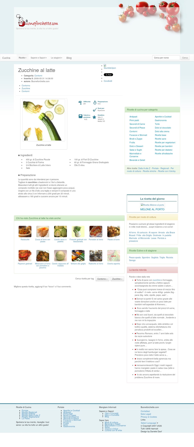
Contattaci (145, 411)
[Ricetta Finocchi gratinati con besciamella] (78, 231)
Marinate (133, 238)
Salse (107, 427)
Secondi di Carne (137, 124)
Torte (157, 124)
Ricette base (160, 135)
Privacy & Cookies (149, 416)
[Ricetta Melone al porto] (152, 204)
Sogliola (154, 257)
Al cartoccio (142, 232)
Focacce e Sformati (138, 135)
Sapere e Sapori (38, 57)
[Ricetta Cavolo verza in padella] (60, 231)
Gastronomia (161, 120)
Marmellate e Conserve (135, 155)
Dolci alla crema (162, 131)
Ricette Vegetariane (30, 416)
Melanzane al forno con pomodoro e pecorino (42, 265)
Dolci (65, 424)
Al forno (132, 232)
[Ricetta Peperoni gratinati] (25, 255)
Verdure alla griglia (78, 263)
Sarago (132, 260)
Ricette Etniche (28, 413)
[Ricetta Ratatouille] (25, 231)
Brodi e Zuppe (136, 138)
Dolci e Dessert (136, 146)
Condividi (108, 80)
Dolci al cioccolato (163, 127)
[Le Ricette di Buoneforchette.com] (37, 20)
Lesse (153, 238)
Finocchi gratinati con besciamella (78, 240)
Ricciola (169, 257)
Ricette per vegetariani (165, 142)
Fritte (138, 235)
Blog (107, 416)
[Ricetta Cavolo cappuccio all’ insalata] (60, 255)
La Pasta (26, 418)
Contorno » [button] (102, 278)
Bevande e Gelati (137, 160)
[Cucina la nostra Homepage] (14, 56)
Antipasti (133, 116)
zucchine (157, 280)
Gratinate (157, 235)
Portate (155, 168)
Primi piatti (134, 120)
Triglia (162, 257)
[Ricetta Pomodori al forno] (95, 231)
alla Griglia (147, 235)
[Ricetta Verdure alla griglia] (78, 255)
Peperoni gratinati (25, 263)
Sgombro (146, 257)
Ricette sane (160, 138)
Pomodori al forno (96, 239)
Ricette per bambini (163, 146)
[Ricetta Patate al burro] (113, 231)
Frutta (132, 142)
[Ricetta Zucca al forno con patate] (42, 231)
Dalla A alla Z (144, 168)
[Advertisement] (124, 34)
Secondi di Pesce (137, 127)
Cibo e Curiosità (112, 414)
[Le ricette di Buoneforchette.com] (97, 10)
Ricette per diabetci (163, 149)
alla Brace (170, 232)
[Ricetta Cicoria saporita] (113, 255)
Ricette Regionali (29, 412)
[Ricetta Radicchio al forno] (95, 255)
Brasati (132, 235)
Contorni (133, 131)
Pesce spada (135, 257)
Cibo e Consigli (111, 413)
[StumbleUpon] (105, 65)
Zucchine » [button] (117, 278)
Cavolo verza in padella (60, 240)
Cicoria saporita (113, 263)
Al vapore (153, 232)
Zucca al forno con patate (42, 240)
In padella (166, 235)
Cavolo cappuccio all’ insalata (60, 264)
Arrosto (161, 232)
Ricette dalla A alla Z (31, 415)
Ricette (22, 57)
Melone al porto (152, 209)
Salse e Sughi (136, 149)
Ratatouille (25, 239)
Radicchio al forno (96, 263)
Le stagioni (56, 57)
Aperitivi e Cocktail (163, 116)
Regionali (164, 168)
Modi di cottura (111, 422)
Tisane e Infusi (111, 428)
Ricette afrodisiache (164, 153)
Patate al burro (114, 239)
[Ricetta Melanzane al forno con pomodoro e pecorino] (42, 255)
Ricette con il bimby (167, 171)
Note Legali (146, 414)
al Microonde (144, 238)
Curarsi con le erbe (113, 430)
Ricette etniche (149, 171)
